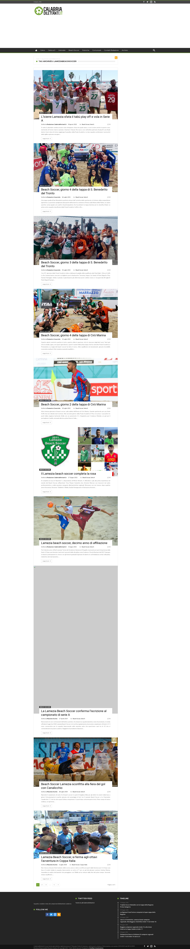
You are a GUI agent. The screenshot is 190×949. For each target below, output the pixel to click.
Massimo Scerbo (52, 718)
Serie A (92, 124)
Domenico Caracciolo (53, 197)
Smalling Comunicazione (96, 948)
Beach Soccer (45, 113)
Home (37, 59)
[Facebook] (143, 2)
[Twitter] (147, 2)
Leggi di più (46, 138)
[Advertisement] (95, 33)
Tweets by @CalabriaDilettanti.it (85, 903)
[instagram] (151, 2)
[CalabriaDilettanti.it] (49, 6)
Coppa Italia (83, 864)
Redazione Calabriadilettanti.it (56, 124)
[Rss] (154, 2)
